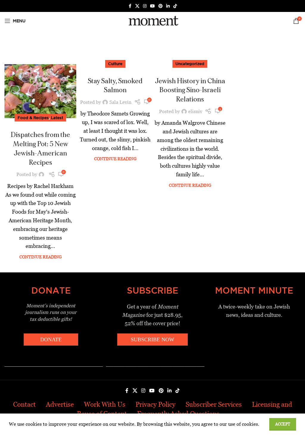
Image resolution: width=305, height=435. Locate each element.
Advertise (60, 404)
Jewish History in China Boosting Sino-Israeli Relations (190, 90)
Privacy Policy (155, 404)
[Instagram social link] (144, 6)
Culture (115, 63)
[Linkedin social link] (168, 6)
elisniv (195, 111)
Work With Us (104, 404)
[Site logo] (152, 20)
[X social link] (137, 6)
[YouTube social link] (152, 6)
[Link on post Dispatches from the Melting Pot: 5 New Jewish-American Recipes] (40, 91)
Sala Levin (120, 102)
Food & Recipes (33, 117)
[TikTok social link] (175, 6)
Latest (57, 117)
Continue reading (40, 256)
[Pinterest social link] (160, 6)
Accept (282, 424)
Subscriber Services (214, 404)
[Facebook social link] (129, 6)
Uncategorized (189, 63)
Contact (24, 404)
